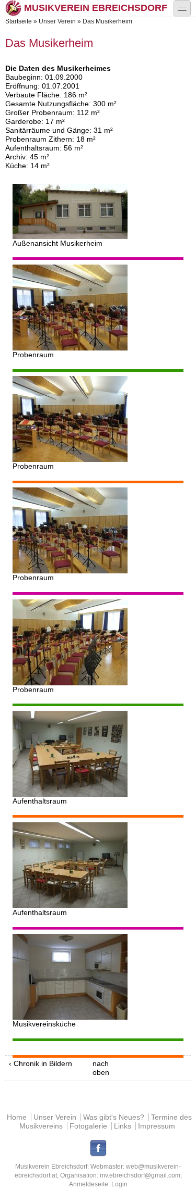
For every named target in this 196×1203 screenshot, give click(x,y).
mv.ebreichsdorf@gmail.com (140, 1175)
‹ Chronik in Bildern (40, 1064)
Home (17, 1117)
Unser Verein (57, 21)
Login (119, 1184)
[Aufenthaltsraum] (98, 754)
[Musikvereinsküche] (98, 977)
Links (122, 1126)
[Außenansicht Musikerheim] (98, 211)
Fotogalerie (88, 1126)
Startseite (18, 21)
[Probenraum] (98, 307)
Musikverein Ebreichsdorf (95, 8)
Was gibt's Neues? (113, 1117)
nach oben (96, 1068)
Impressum (156, 1126)
